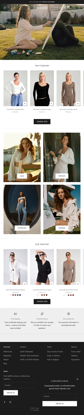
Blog (5, 363)
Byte (31, 410)
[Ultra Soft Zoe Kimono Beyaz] (40, 295)
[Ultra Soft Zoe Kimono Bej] (11, 295)
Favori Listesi (75, 351)
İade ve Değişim (53, 359)
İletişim (6, 359)
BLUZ (22, 176)
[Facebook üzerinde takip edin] (5, 402)
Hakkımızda (8, 351)
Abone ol (11, 393)
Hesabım (74, 355)
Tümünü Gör (42, 121)
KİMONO (62, 176)
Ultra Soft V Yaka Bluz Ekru (15, 109)
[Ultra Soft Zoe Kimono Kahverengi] (18, 295)
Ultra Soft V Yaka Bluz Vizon (69, 109)
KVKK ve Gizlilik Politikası (29, 359)
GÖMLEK (62, 228)
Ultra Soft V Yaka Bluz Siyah (42, 109)
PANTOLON (22, 228)
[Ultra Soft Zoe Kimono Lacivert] (20, 295)
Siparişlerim (75, 359)
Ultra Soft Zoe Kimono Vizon (68, 290)
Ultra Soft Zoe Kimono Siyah (42, 290)
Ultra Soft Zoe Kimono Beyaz (15, 290)
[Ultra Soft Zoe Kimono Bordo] (13, 295)
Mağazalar (7, 355)
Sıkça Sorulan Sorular (55, 351)
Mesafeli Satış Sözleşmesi (29, 355)
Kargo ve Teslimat (53, 355)
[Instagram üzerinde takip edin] (10, 402)
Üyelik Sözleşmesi (26, 351)
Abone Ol (60, 403)
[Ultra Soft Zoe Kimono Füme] (15, 295)
